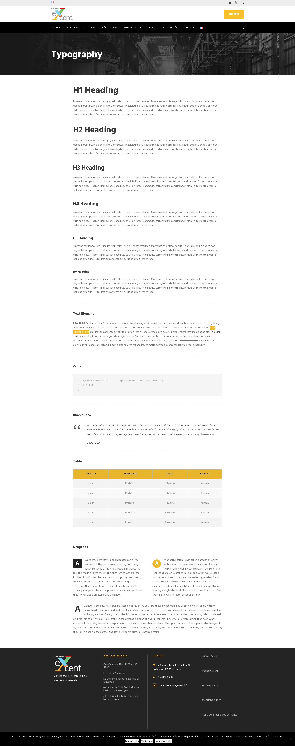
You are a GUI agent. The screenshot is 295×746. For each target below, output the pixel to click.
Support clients (211, 671)
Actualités (170, 28)
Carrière (152, 28)
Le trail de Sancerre (114, 673)
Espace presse (210, 686)
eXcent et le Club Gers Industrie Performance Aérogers (121, 689)
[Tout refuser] (290, 739)
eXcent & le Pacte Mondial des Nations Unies (120, 697)
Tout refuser (147, 741)
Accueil (56, 28)
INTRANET (234, 14)
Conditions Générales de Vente (219, 715)
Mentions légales (211, 700)
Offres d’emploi (210, 657)
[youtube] (236, 3)
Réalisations (110, 28)
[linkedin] (230, 3)
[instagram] (243, 3)
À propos (72, 28)
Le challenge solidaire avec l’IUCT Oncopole (121, 680)
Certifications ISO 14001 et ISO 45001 (120, 666)
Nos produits (132, 28)
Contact (189, 28)
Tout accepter (132, 741)
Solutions (90, 28)
